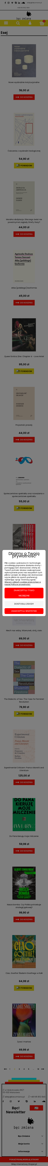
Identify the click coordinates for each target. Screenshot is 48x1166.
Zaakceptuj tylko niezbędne (24, 593)
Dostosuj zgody (24, 603)
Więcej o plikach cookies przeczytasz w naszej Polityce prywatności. (23, 583)
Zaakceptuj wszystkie (24, 611)
